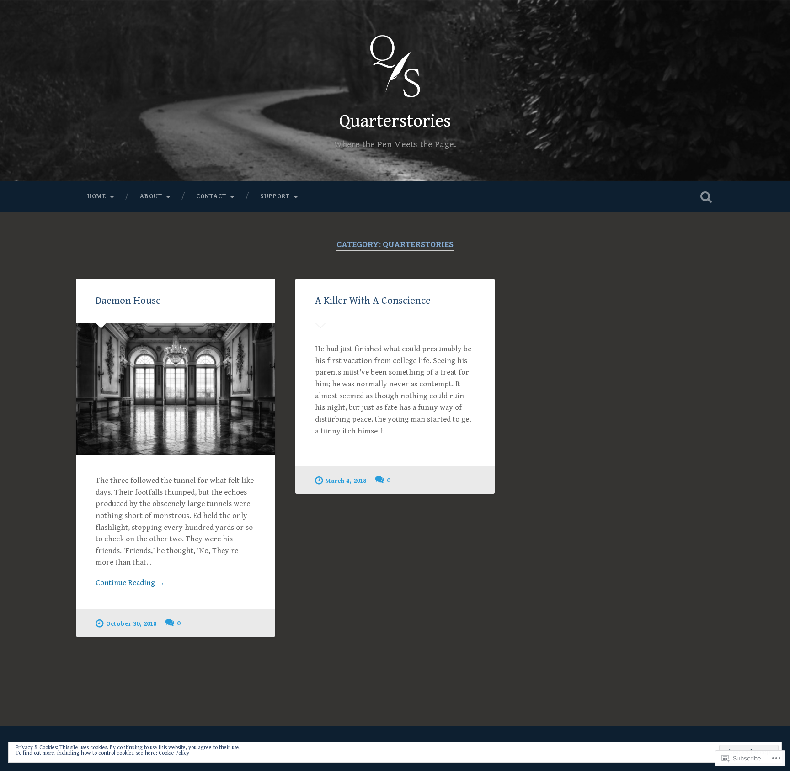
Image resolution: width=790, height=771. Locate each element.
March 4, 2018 (346, 481)
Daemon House (128, 300)
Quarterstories (395, 121)
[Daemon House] (175, 389)
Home (96, 196)
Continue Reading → (130, 582)
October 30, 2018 (131, 624)
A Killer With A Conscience (373, 300)
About (151, 196)
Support (275, 196)
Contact (211, 196)
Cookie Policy (174, 753)
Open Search (706, 196)
